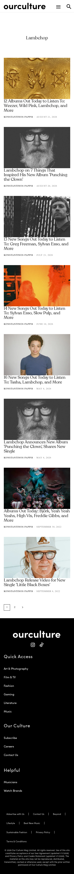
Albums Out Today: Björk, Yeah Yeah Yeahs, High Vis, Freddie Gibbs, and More (37, 515)
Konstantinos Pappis (18, 116)
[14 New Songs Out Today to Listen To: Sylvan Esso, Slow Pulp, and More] (37, 285)
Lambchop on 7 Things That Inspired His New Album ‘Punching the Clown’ (35, 175)
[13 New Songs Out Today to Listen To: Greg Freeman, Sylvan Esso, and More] (37, 216)
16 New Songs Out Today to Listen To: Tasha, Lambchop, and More (34, 380)
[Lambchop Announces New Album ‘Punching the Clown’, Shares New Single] (37, 419)
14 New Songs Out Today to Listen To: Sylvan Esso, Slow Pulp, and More (34, 313)
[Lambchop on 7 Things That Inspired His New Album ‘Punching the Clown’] (37, 147)
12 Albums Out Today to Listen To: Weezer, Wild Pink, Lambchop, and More (35, 106)
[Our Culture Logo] (25, 6)
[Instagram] (32, 645)
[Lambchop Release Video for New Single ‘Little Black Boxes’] (37, 557)
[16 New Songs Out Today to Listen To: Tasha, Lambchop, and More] (37, 354)
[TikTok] (41, 645)
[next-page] (22, 607)
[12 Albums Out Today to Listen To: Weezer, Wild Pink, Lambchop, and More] (37, 78)
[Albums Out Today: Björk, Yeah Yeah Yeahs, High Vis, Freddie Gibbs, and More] (37, 488)
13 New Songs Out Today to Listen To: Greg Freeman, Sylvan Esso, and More (36, 244)
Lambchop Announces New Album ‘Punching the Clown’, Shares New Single (36, 446)
